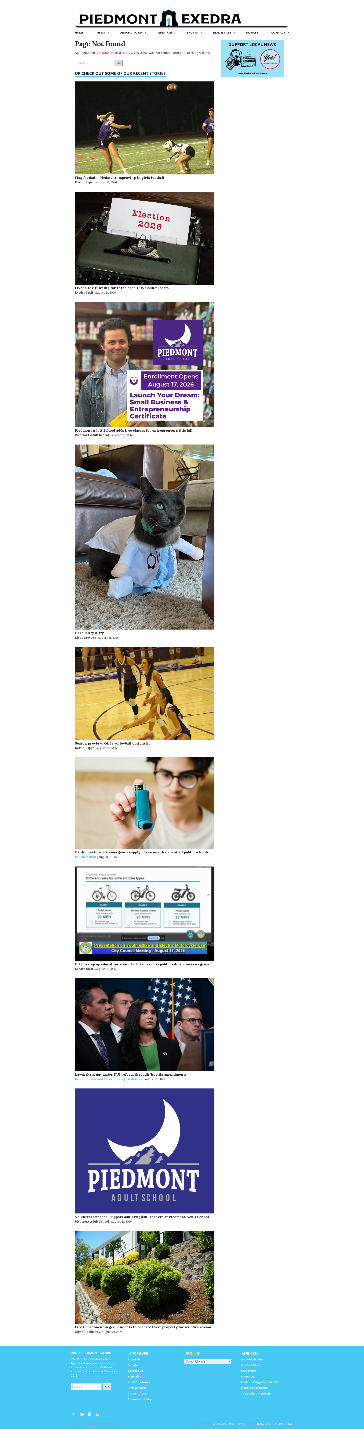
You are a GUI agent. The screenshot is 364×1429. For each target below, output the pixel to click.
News (101, 32)
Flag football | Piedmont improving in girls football (119, 177)
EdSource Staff (85, 857)
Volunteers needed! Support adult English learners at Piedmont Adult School (142, 1217)
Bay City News (250, 1365)
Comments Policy (140, 1399)
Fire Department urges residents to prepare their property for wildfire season (143, 1327)
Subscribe (134, 1376)
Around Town (131, 32)
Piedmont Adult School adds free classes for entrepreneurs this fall (134, 430)
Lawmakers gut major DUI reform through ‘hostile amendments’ (131, 1074)
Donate (252, 32)
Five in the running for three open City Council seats (122, 288)
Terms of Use (137, 1393)
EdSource (247, 1376)
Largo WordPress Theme (228, 1423)
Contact (278, 32)
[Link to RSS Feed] (98, 1412)
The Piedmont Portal (255, 1393)
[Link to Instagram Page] (91, 1412)
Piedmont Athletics (254, 1388)
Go (119, 63)
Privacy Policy (137, 1388)
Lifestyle (165, 32)
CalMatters (248, 1371)
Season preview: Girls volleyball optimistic (112, 743)
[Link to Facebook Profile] (75, 1412)
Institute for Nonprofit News (274, 1423)
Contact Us (135, 1371)
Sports (193, 32)
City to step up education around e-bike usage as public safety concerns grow (142, 964)
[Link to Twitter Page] (83, 1412)
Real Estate (222, 32)
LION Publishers (252, 1359)
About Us (134, 1359)
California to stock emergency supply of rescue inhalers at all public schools (142, 852)
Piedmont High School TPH (259, 1382)
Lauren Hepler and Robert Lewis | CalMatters (108, 1079)
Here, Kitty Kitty (89, 633)
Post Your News (139, 1382)
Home (79, 32)
